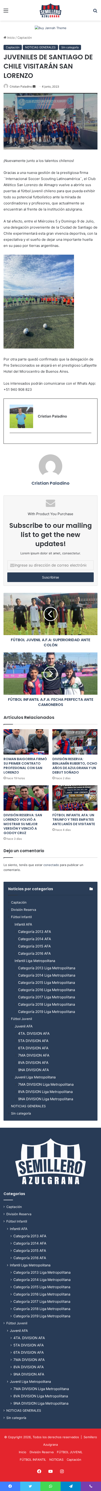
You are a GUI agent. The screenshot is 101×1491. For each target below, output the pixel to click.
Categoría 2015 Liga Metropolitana (46, 982)
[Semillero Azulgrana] (50, 10)
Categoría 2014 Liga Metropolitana (46, 975)
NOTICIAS (56, 1459)
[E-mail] (12, 441)
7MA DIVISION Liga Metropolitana (46, 1084)
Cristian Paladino (21, 86)
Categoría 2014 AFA (34, 939)
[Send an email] (34, 86)
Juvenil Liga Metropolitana (35, 1077)
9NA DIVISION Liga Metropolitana (45, 1099)
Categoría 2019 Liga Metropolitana (46, 1011)
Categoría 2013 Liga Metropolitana (46, 968)
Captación (24, 37)
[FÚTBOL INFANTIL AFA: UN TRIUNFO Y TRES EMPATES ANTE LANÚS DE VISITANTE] (74, 798)
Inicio (10, 37)
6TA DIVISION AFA (33, 1048)
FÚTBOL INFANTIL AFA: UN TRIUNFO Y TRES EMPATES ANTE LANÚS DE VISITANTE (73, 819)
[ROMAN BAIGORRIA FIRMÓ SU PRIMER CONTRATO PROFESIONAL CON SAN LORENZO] (26, 742)
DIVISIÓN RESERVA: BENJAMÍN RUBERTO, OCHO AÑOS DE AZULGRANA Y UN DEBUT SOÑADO (74, 766)
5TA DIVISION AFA (33, 1041)
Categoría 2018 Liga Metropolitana (46, 1004)
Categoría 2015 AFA (34, 946)
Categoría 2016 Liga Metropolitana (46, 990)
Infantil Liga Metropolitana (35, 961)
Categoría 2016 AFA (34, 953)
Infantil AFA (23, 924)
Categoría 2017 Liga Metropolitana (46, 997)
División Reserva (23, 910)
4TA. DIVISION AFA (34, 1033)
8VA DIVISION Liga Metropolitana (45, 1091)
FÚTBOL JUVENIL (69, 1452)
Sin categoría (70, 47)
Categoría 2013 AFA (34, 931)
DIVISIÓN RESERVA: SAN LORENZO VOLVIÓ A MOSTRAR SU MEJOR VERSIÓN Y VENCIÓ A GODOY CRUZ (23, 824)
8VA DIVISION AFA (33, 1062)
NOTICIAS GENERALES (40, 47)
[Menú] (6, 12)
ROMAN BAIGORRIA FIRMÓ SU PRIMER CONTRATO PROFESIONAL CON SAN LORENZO (25, 766)
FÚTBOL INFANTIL (33, 1459)
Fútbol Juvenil (21, 1019)
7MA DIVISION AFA (33, 1055)
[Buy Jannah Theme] (50, 28)
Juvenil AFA (24, 1026)
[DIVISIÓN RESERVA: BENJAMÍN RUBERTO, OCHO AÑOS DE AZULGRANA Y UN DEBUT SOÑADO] (74, 742)
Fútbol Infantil (21, 917)
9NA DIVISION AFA (33, 1070)
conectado (51, 865)
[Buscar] (95, 12)
